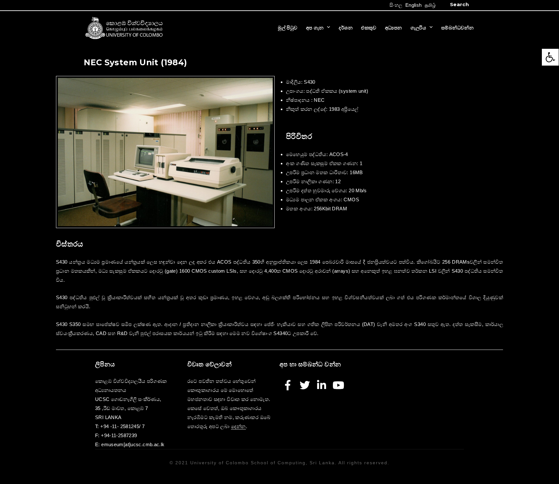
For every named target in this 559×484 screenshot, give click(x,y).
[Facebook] (288, 385)
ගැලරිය (418, 28)
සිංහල (395, 5)
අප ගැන (315, 28)
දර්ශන (346, 28)
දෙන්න (238, 426)
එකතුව (369, 28)
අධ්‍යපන (393, 28)
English (413, 5)
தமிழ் (430, 5)
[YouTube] (338, 385)
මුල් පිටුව (287, 28)
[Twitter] (304, 385)
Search (459, 4)
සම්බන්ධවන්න (457, 28)
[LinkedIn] (321, 385)
